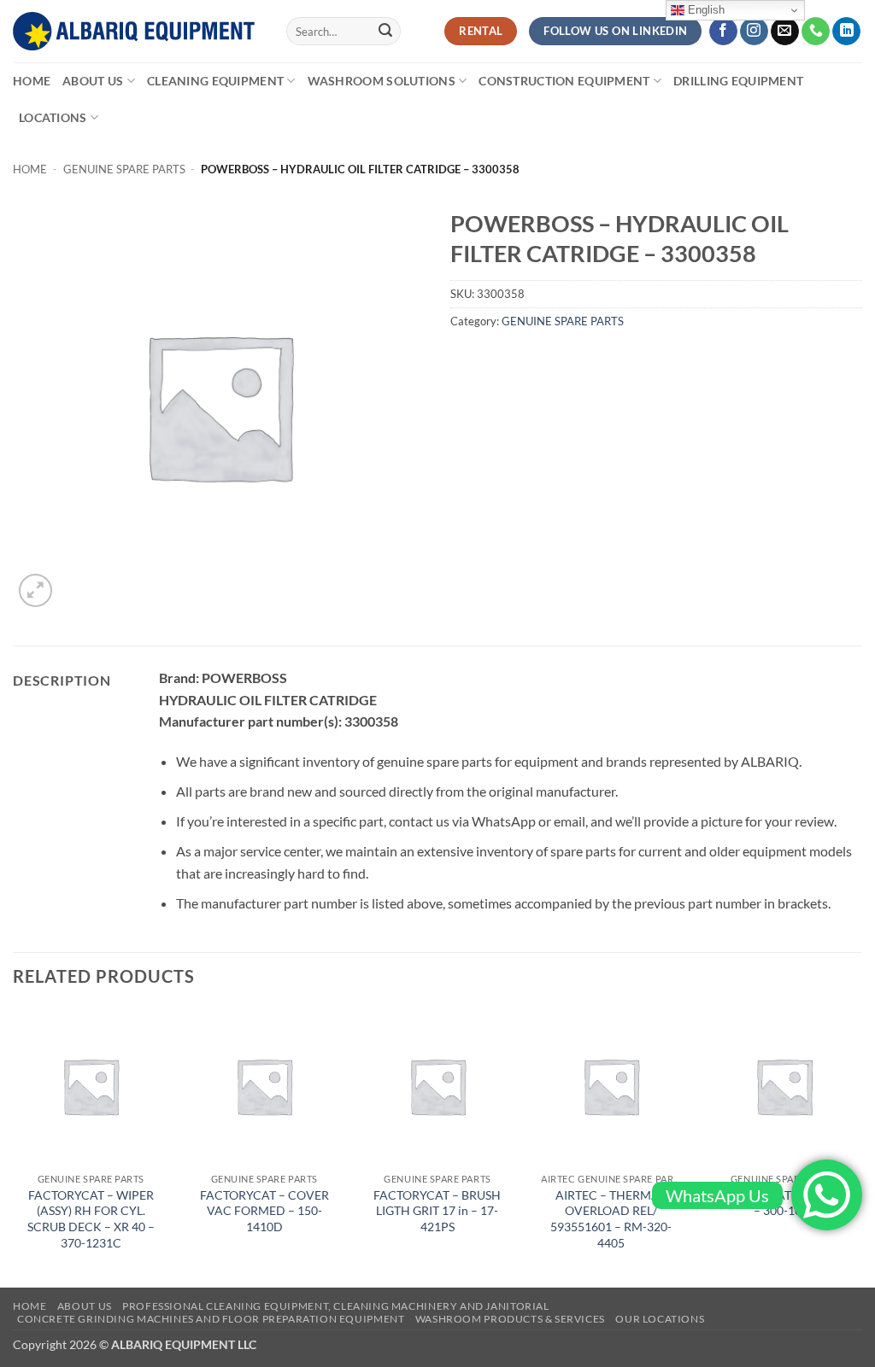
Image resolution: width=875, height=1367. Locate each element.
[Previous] (13, 1146)
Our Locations (659, 1318)
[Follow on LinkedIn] (846, 31)
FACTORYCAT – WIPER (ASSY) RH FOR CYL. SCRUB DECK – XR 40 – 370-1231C (91, 1219)
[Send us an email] (785, 31)
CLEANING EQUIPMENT (215, 80)
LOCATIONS (53, 117)
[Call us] (816, 31)
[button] (35, 590)
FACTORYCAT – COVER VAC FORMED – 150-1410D (264, 1211)
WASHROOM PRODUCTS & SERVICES (510, 1318)
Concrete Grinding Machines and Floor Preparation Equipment (211, 1318)
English (704, 9)
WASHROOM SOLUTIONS (381, 80)
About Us (92, 80)
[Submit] (385, 31)
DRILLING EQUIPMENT (738, 80)
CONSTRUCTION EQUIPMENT (564, 80)
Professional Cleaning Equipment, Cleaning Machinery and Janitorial (335, 1306)
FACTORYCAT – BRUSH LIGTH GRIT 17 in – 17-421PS (437, 1211)
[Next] (861, 1146)
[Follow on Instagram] (754, 31)
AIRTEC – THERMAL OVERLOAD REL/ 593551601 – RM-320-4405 (611, 1219)
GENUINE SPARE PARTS (124, 169)
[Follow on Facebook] (723, 31)
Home (31, 80)
